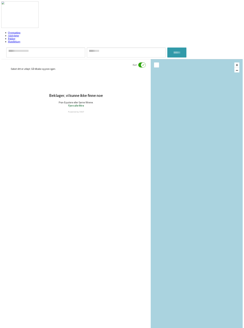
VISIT (81, 112)
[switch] (140, 65)
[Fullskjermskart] (156, 64)
